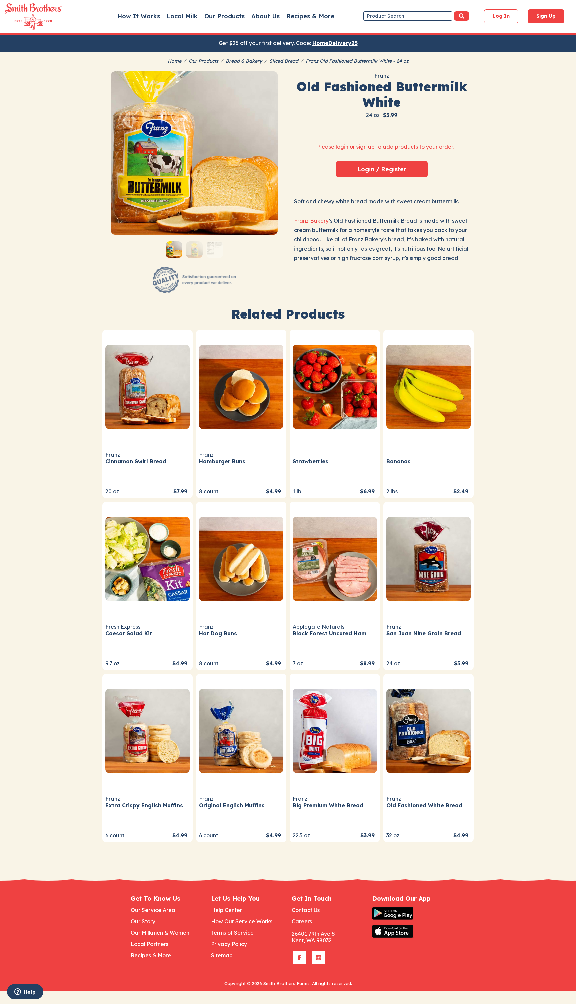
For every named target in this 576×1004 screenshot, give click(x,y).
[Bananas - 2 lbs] (428, 386)
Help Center (226, 910)
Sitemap (222, 955)
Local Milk (182, 16)
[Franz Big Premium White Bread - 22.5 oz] (335, 730)
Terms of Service (232, 932)
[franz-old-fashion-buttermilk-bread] (194, 154)
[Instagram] (318, 957)
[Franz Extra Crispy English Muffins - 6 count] (147, 730)
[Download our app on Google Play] (408, 913)
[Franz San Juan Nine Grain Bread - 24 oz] (428, 558)
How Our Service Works (241, 921)
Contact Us (306, 910)
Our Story (143, 921)
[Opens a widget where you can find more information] (25, 992)
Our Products (224, 16)
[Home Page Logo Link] (23, 16)
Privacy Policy (229, 944)
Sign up (546, 16)
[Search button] (461, 16)
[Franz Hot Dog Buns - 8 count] (241, 558)
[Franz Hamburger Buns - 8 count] (241, 386)
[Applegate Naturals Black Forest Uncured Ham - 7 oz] (335, 558)
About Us (265, 16)
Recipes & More (310, 16)
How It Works (138, 16)
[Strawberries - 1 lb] (335, 386)
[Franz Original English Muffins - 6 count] (241, 730)
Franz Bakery (311, 220)
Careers (302, 921)
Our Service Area (153, 910)
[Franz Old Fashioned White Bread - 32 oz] (428, 730)
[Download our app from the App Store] (408, 931)
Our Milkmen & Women (160, 932)
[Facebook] (299, 957)
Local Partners (149, 944)
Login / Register (381, 169)
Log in (501, 16)
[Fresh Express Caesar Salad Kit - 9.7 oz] (147, 558)
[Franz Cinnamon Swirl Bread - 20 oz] (147, 386)
